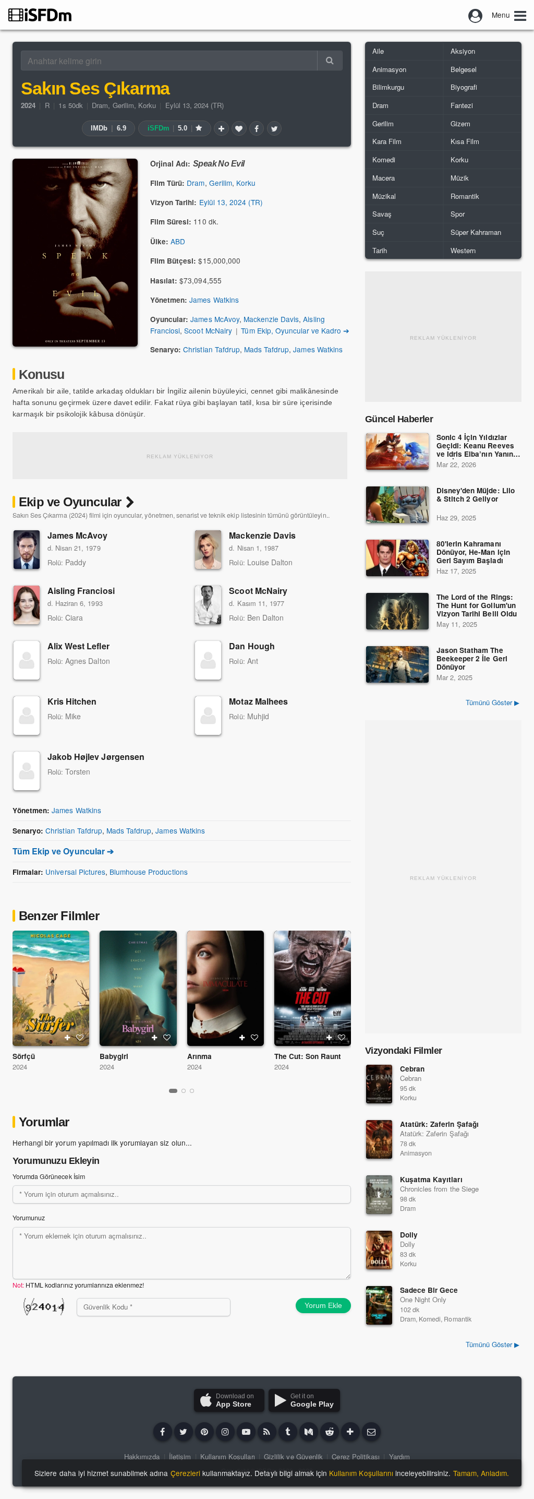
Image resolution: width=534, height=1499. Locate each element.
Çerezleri (185, 1473)
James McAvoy (214, 319)
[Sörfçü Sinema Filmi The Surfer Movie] (51, 988)
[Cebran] (379, 1084)
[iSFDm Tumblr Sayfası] (287, 1431)
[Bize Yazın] (371, 1431)
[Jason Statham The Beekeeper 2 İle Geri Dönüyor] (397, 664)
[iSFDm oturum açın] (475, 14)
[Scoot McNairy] (208, 605)
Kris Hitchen (71, 701)
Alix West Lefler (78, 646)
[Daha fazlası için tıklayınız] (350, 1431)
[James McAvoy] (27, 549)
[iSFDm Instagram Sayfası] (225, 1431)
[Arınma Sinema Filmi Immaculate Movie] (225, 988)
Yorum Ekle (323, 1305)
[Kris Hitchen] (27, 715)
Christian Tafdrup (211, 349)
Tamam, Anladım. (481, 1473)
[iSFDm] (39, 14)
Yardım (399, 1456)
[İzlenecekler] (221, 128)
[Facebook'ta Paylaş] (256, 128)
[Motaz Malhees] (208, 715)
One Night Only (423, 1299)
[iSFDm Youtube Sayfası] (246, 1431)
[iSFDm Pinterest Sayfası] (204, 1431)
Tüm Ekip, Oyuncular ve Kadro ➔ (295, 330)
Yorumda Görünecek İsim (49, 1176)
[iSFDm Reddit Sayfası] (329, 1431)
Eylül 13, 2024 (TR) (194, 105)
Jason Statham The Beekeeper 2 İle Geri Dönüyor (471, 659)
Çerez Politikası (356, 1456)
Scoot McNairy (208, 330)
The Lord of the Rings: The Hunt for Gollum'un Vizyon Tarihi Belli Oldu (476, 605)
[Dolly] (379, 1250)
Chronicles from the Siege (439, 1189)
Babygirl (114, 1056)
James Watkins (213, 299)
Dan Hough (251, 646)
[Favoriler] (239, 128)
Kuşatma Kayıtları (431, 1179)
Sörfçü (24, 1056)
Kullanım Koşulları (227, 1456)
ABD (178, 241)
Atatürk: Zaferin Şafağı (439, 1124)
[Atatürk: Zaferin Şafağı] (379, 1139)
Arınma (199, 1056)
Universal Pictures (75, 871)
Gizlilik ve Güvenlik (293, 1456)
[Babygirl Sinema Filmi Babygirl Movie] (138, 988)
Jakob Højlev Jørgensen (95, 757)
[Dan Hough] (208, 660)
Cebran (412, 1069)
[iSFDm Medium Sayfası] (308, 1431)
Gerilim (123, 105)
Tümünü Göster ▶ (492, 702)
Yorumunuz (29, 1217)
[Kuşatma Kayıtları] (379, 1194)
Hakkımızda (142, 1456)
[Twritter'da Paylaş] (274, 128)
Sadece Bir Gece (429, 1290)
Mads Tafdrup (266, 349)
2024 (20, 1067)
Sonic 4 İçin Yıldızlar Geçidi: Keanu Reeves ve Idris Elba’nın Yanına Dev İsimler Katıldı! (476, 446)
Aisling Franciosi (81, 591)
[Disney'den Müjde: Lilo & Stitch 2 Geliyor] (397, 504)
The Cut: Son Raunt (308, 1056)
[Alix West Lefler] (27, 660)
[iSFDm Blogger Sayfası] (267, 1431)
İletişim (180, 1456)
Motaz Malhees (258, 701)
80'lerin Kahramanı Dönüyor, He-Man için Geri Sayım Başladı (473, 552)
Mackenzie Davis (271, 319)
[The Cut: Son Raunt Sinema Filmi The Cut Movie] (312, 988)
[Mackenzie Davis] (208, 549)
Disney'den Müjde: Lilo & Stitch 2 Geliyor (475, 495)
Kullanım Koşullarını (361, 1473)
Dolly (409, 1235)
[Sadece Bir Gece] (379, 1305)
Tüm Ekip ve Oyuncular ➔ (63, 851)
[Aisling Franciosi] (27, 605)
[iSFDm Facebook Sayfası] (162, 1431)
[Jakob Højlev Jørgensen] (27, 771)
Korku (147, 105)
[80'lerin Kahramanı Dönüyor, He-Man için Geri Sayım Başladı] (397, 558)
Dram (100, 105)
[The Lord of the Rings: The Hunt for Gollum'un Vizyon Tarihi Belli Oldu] (397, 611)
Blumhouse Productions (149, 871)
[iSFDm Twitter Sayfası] (183, 1431)
